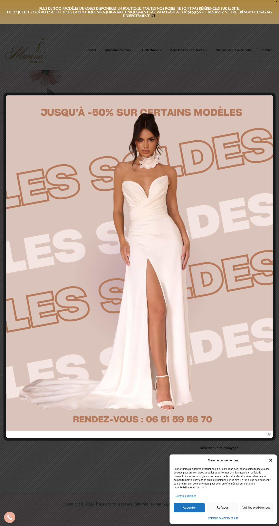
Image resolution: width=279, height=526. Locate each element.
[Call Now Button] (9, 517)
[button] (271, 460)
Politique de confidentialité (223, 518)
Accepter (189, 507)
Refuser (222, 507)
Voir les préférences (256, 507)
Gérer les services (186, 496)
